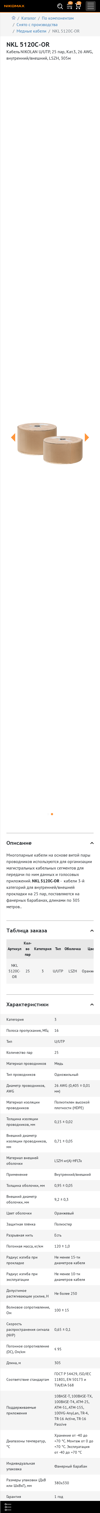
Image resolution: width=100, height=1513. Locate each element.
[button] (12, 444)
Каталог (28, 18)
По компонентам (58, 18)
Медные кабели (31, 31)
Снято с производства (37, 24)
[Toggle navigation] (91, 6)
